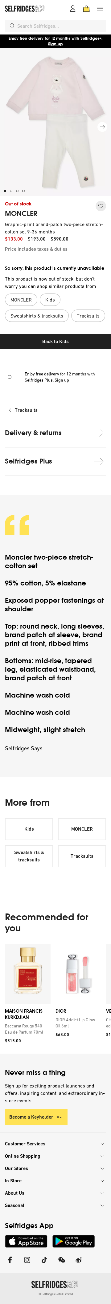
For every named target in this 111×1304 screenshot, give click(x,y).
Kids (29, 829)
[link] (26, 1029)
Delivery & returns (33, 432)
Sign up (55, 44)
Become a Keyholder (31, 1117)
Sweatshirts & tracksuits (29, 856)
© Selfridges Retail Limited (56, 1294)
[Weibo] (79, 1264)
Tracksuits (26, 410)
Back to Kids (55, 341)
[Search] (12, 26)
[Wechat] (62, 1264)
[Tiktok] (44, 1264)
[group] (55, 999)
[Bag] (86, 8)
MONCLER (21, 213)
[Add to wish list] (101, 206)
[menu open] (100, 8)
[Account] (73, 8)
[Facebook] (10, 1264)
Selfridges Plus (28, 461)
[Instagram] (27, 1264)
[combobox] (60, 26)
